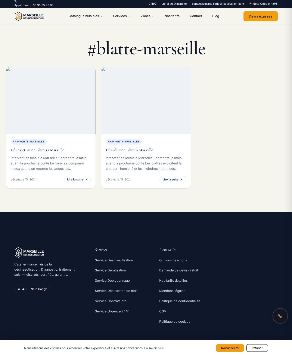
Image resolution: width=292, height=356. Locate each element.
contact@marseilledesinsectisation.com (218, 3)
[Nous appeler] (280, 316)
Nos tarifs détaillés (173, 280)
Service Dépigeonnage (112, 280)
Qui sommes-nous (173, 260)
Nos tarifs (172, 16)
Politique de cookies (174, 321)
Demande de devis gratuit (178, 270)
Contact (196, 16)
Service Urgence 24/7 (111, 311)
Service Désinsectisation (114, 260)
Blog (215, 16)
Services (120, 16)
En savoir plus (154, 348)
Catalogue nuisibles (84, 16)
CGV (162, 311)
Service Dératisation (110, 270)
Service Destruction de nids (116, 291)
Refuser (257, 348)
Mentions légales (172, 291)
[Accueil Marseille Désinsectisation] (29, 16)
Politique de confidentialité (179, 301)
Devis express (260, 16)
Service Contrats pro (111, 301)
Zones (145, 16)
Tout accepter (230, 348)
